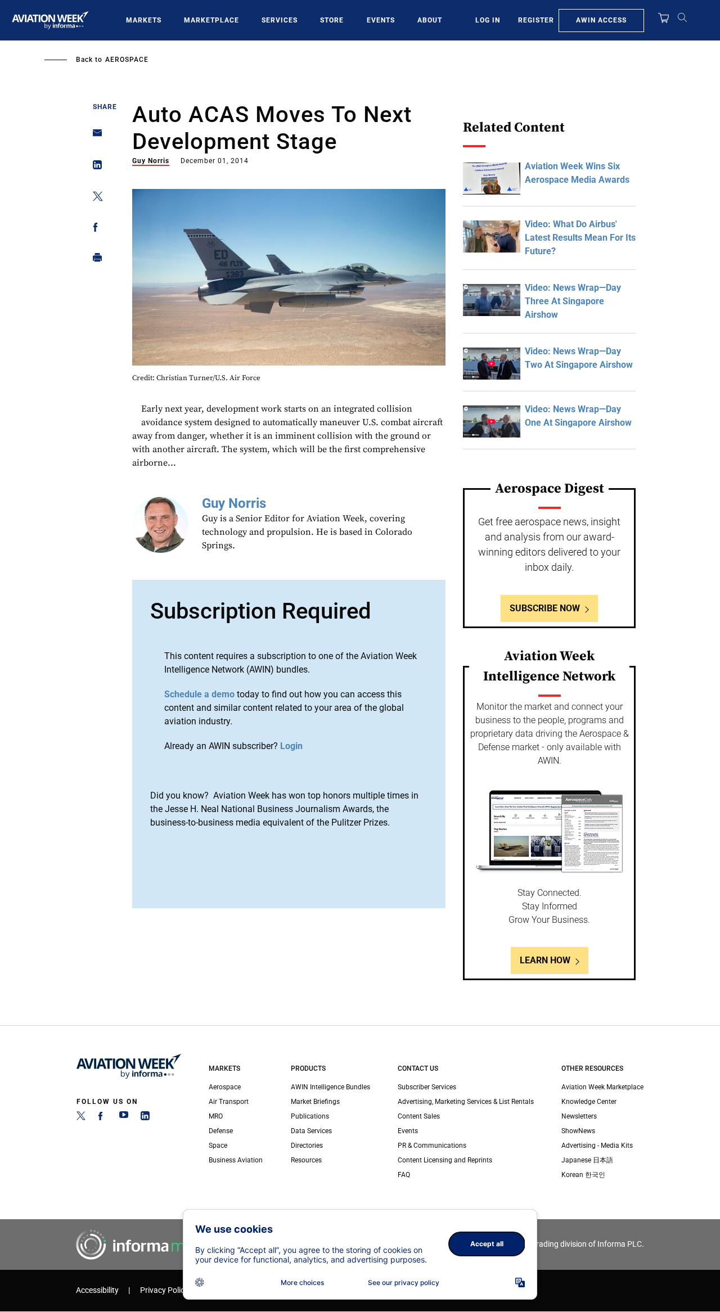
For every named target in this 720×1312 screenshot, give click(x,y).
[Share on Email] (94, 136)
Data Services (311, 1131)
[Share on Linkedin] (94, 167)
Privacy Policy (164, 1290)
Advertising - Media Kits (597, 1145)
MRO (216, 1116)
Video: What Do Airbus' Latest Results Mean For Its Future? (580, 237)
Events (381, 20)
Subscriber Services (427, 1087)
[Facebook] (102, 1118)
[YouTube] (123, 1118)
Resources (306, 1160)
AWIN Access (601, 20)
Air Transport (229, 1102)
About (429, 20)
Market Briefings (315, 1102)
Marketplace (211, 20)
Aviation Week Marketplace (602, 1087)
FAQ (404, 1175)
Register (536, 20)
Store (332, 20)
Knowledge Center (588, 1102)
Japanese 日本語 (587, 1160)
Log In (487, 20)
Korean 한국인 (583, 1175)
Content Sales (419, 1116)
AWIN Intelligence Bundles (330, 1087)
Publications (310, 1116)
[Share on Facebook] (94, 229)
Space (218, 1145)
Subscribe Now (545, 608)
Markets (143, 20)
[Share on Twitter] (94, 198)
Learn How (545, 960)
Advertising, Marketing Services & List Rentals (466, 1102)
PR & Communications (432, 1145)
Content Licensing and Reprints (445, 1160)
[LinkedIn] (145, 1118)
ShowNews (578, 1131)
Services (280, 20)
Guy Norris (150, 161)
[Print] (94, 260)
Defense (221, 1131)
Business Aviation (236, 1160)
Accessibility (97, 1290)
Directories (307, 1145)
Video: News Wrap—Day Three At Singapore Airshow (573, 301)
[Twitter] (81, 1118)
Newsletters (579, 1116)
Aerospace (126, 60)
